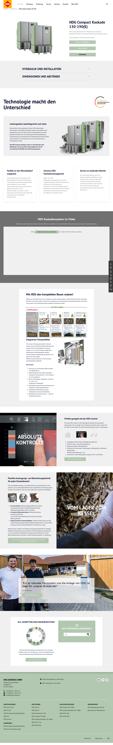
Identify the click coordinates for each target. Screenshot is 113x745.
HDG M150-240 (64, 713)
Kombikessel (8, 723)
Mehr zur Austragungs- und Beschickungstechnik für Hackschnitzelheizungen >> (28, 540)
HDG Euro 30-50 (9, 707)
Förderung (39, 4)
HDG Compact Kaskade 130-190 (27, 9)
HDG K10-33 (35, 707)
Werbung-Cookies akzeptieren (46, 232)
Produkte (20, 4)
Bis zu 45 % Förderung (82, 42)
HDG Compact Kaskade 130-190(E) (42, 719)
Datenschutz (99, 738)
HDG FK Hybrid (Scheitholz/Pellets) (14, 713)
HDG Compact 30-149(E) (67, 707)
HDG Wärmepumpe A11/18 (96, 707)
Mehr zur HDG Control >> (75, 459)
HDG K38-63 (35, 710)
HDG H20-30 (7, 719)
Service (48, 4)
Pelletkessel (14, 9)
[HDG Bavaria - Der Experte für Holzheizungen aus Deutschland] (8, 4)
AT (107, 4)
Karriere (57, 4)
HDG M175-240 (36, 722)
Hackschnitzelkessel (67, 704)
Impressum (87, 738)
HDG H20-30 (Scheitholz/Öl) (12, 729)
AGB (108, 738)
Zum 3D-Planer (82, 48)
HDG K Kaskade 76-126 (39, 713)
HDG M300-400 (36, 725)
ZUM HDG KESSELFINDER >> (36, 659)
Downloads (82, 54)
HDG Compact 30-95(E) (38, 716)
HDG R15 (6, 716)
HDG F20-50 (7, 710)
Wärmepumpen (93, 704)
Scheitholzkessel (10, 704)
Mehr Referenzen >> (32, 595)
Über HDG (74, 4)
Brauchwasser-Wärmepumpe (96, 710)
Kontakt (65, 4)
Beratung (29, 4)
